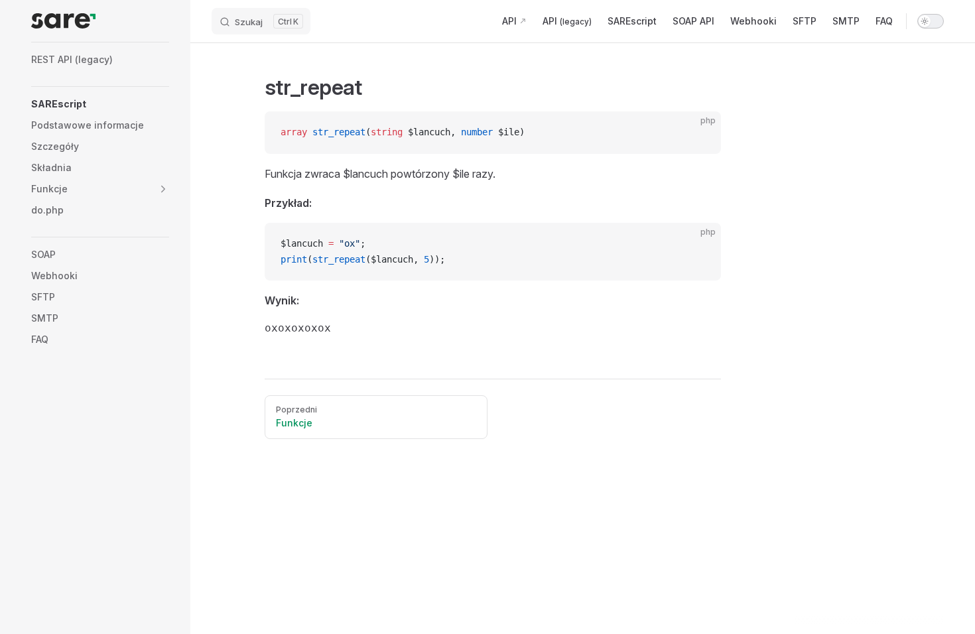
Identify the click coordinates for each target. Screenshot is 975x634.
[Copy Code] (699, 132)
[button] (163, 189)
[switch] (930, 21)
